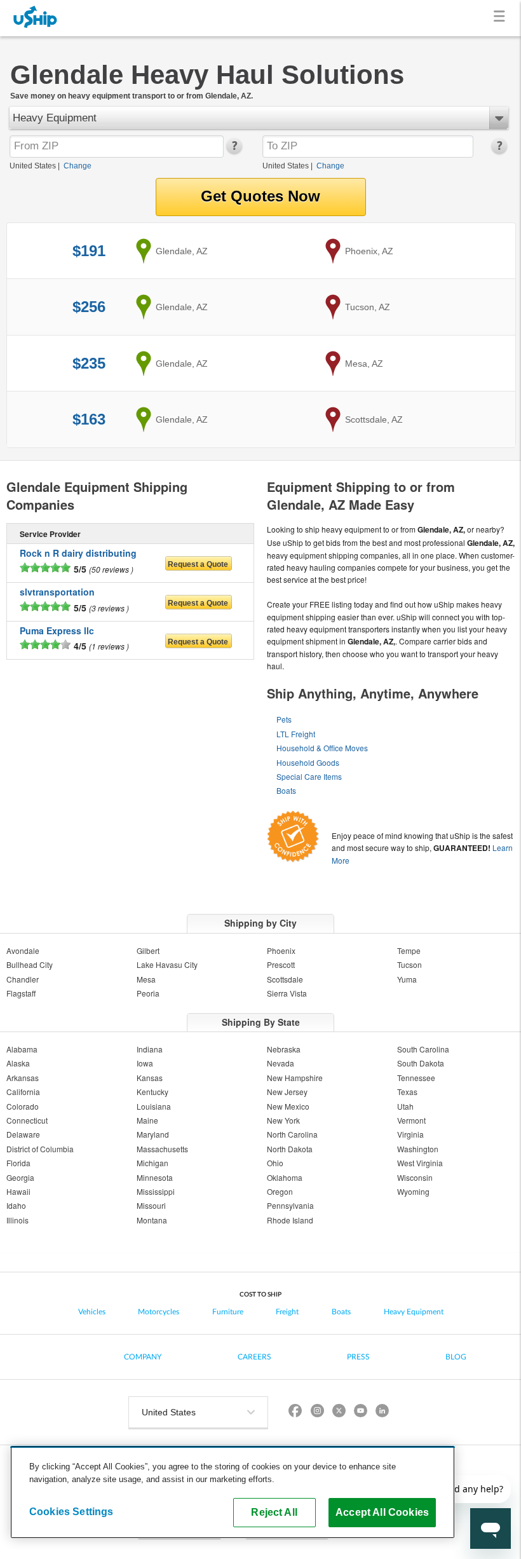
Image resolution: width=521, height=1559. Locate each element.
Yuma (407, 979)
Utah (405, 1106)
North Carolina (292, 1134)
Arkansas (22, 1077)
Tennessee (416, 1077)
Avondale (22, 950)
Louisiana (154, 1106)
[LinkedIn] (382, 1412)
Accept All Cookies (382, 1512)
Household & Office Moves (322, 747)
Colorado (22, 1106)
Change (77, 165)
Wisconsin (415, 1177)
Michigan (152, 1162)
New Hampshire (295, 1077)
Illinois (17, 1220)
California (23, 1091)
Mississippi (156, 1191)
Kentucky (152, 1091)
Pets (284, 719)
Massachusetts (162, 1148)
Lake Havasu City (167, 964)
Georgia (20, 1177)
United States (33, 165)
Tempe (409, 950)
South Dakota (420, 1063)
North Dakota (290, 1148)
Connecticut (27, 1120)
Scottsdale (285, 979)
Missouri (151, 1205)
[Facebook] (295, 1412)
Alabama (21, 1049)
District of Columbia (40, 1148)
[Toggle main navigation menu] (501, 18)
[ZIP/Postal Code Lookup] (233, 151)
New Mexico (288, 1106)
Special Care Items (309, 776)
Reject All (274, 1512)
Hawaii (18, 1191)
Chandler (22, 979)
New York (283, 1120)
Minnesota (155, 1177)
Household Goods (307, 762)
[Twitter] (338, 1412)
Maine (147, 1120)
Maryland (153, 1134)
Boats (286, 790)
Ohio (275, 1162)
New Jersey (287, 1091)
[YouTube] (360, 1412)
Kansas (150, 1077)
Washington (417, 1148)
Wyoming (413, 1191)
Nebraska (284, 1049)
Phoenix (281, 950)
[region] (232, 1492)
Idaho (16, 1205)
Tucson (409, 964)
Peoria (148, 993)
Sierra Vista (287, 993)
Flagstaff (21, 993)
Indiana (150, 1049)
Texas (407, 1091)
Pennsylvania (290, 1205)
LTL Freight (295, 733)
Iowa (145, 1063)
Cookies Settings (71, 1511)
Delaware (23, 1134)
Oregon (280, 1191)
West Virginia (420, 1162)
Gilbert (148, 950)
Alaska (18, 1063)
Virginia (410, 1134)
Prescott (281, 964)
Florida (18, 1162)
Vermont (411, 1120)
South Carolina (423, 1049)
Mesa (146, 979)
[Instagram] (317, 1412)
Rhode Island (290, 1220)
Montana (152, 1220)
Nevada (280, 1063)
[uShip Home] (35, 18)
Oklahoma (284, 1177)
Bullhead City (29, 964)
